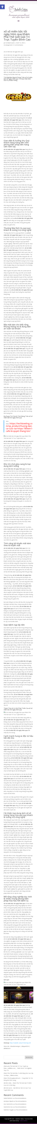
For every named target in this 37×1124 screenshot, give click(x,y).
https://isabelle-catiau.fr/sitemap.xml (20, 1043)
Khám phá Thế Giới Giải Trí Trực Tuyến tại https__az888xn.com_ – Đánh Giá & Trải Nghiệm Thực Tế (18, 1068)
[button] (2, 7)
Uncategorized (8, 45)
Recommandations (20, 1098)
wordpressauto (10, 43)
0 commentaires (18, 45)
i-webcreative (23, 1120)
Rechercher (29, 1057)
